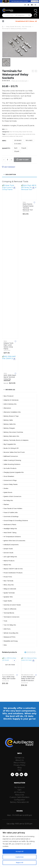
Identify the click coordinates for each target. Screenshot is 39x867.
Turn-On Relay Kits (10, 625)
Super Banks (8, 601)
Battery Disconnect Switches (13, 432)
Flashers (6, 504)
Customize (19, 857)
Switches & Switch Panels (12, 605)
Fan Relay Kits (8, 500)
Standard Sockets (13, 674)
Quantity (6, 148)
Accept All (19, 851)
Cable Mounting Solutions (12, 464)
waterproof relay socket (16, 136)
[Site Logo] (8, 10)
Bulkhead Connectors (11, 456)
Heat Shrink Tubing (10, 532)
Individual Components (11, 544)
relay (23, 134)
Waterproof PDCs (9, 637)
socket (27, 134)
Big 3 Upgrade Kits (10, 444)
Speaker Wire (8, 597)
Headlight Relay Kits (10, 528)
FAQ (19, 770)
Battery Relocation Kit (19, 802)
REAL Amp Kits (9, 585)
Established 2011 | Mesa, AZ (26, 21)
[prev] (32, 71)
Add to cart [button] (14, 188)
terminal (32, 134)
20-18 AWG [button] (18, 140)
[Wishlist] (35, 10)
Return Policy (19, 763)
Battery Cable (8, 420)
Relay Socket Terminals (25, 131)
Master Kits (7, 564)
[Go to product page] (10, 261)
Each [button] (15, 148)
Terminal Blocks (9, 613)
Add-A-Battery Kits (10, 404)
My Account (19, 787)
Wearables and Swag (11, 641)
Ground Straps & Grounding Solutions (16, 520)
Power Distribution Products (13, 573)
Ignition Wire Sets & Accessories (14, 540)
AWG (4, 140)
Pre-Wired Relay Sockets (28, 674)
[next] (36, 71)
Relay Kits (5, 674)
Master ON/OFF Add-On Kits (13, 568)
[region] (19, 848)
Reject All (19, 862)
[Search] (29, 15)
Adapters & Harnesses (11, 400)
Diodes (6, 488)
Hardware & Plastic (10, 524)
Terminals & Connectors (11, 617)
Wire (5, 645)
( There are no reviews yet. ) (19, 81)
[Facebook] (25, 4)
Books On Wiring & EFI (11, 448)
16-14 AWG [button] (29, 140)
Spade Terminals (9, 593)
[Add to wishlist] (15, 341)
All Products (19, 792)
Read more (14, 660)
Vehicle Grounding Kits (11, 633)
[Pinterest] (28, 4)
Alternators (7, 408)
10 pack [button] (23, 148)
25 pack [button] (16, 151)
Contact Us (19, 758)
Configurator (19, 800)
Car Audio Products (10, 468)
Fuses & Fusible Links (11, 512)
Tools (5, 341)
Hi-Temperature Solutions (12, 536)
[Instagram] (35, 4)
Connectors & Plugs (10, 480)
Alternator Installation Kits (12, 412)
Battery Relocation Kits (11, 436)
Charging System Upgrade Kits (14, 472)
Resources (19, 795)
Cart (19, 790)
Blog (19, 768)
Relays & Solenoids (10, 589)
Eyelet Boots (8, 492)
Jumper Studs (8, 548)
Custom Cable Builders (19, 797)
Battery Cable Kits (10, 424)
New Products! (9, 396)
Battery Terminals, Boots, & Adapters (16, 440)
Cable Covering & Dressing (12, 460)
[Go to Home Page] (2, 27)
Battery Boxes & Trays (11, 416)
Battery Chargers (9, 428)
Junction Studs (8, 552)
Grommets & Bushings (11, 516)
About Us (19, 760)
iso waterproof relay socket (13, 134)
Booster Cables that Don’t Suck (14, 452)
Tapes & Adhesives (10, 609)
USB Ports (7, 629)
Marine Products (9, 560)
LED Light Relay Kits (10, 556)
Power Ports (8, 577)
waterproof (5, 136)
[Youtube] (31, 4)
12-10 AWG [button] (17, 143)
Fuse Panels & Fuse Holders (13, 508)
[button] (3, 21)
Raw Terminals (14, 131)
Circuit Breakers (9, 476)
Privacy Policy (19, 765)
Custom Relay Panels (11, 484)
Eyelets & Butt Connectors (12, 496)
